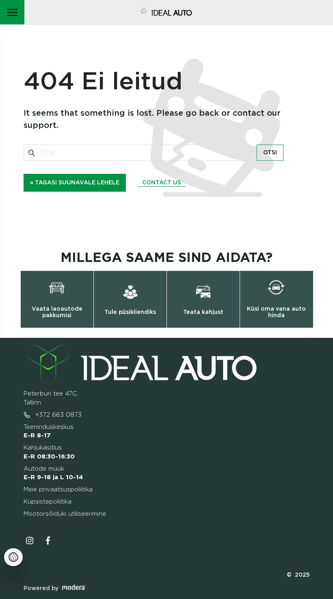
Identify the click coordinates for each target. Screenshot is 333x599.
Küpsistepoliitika (47, 502)
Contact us (161, 183)
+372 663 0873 (57, 415)
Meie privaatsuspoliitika (58, 490)
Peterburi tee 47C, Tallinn (51, 398)
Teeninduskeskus (49, 431)
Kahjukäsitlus (49, 452)
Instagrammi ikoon (30, 540)
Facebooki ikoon (48, 540)
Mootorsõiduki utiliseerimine (65, 514)
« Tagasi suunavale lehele (74, 183)
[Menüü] (12, 12)
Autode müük (53, 473)
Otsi (270, 153)
